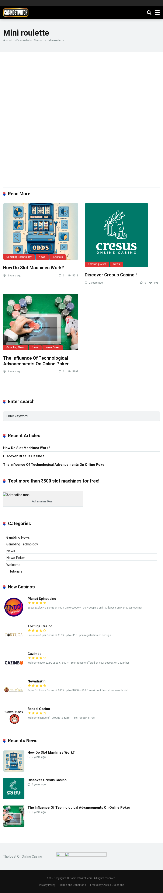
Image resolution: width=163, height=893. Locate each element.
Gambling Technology (19, 256)
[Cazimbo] (13, 672)
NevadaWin (36, 681)
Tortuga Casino (40, 626)
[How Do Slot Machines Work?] (40, 231)
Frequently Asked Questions (107, 884)
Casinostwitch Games (29, 40)
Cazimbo (35, 654)
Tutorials (58, 256)
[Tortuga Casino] (13, 644)
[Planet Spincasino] (13, 617)
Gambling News (97, 264)
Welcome (13, 565)
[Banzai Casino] (13, 727)
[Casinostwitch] (15, 12)
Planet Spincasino (42, 599)
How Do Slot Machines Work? (33, 267)
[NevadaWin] (13, 699)
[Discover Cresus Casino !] (122, 235)
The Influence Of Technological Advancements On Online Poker (36, 360)
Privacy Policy (47, 884)
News (42, 256)
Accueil (7, 40)
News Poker (52, 347)
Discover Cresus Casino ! (111, 274)
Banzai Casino (39, 709)
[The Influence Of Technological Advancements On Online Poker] (40, 322)
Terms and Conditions (73, 884)
